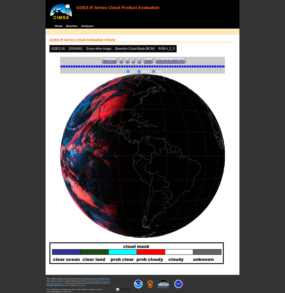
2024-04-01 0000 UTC (170, 60)
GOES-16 (58, 48)
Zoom (148, 60)
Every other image (98, 48)
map (158, 71)
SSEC (90, 281)
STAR (81, 285)
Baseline (72, 25)
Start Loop (109, 60)
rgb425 (145, 71)
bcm (132, 71)
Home (58, 25)
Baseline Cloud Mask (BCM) (135, 48)
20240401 (76, 48)
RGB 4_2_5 (166, 48)
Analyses (87, 25)
